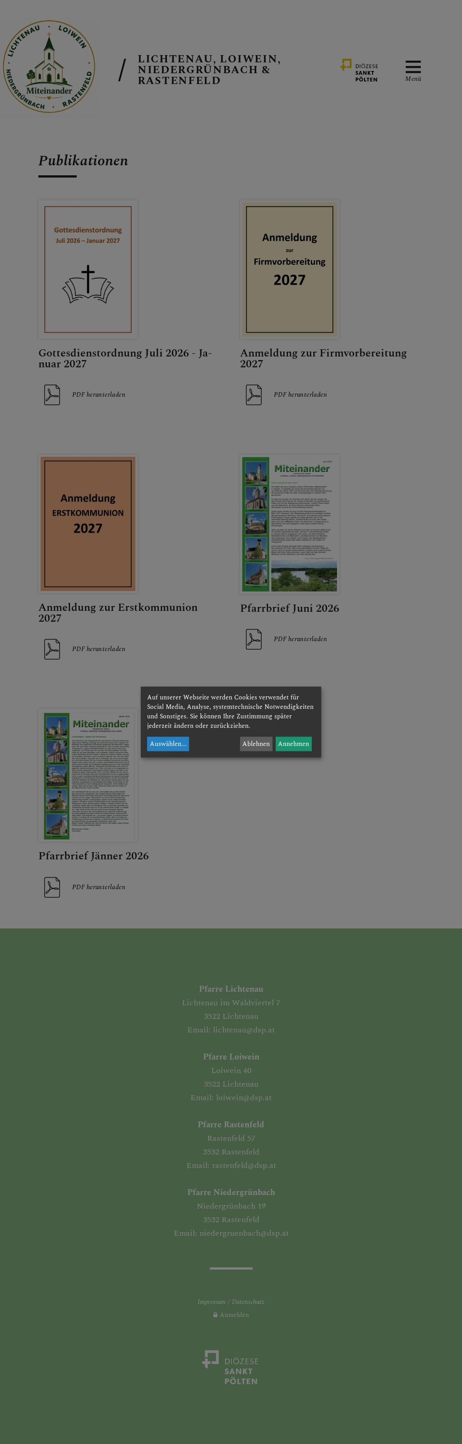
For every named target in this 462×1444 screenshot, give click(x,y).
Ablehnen (256, 744)
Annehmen (293, 744)
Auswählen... (168, 744)
